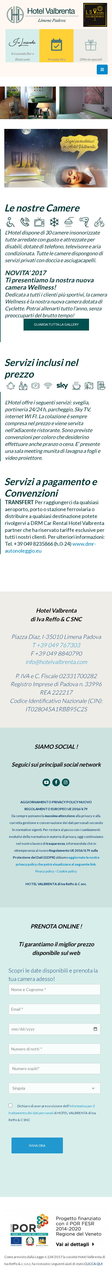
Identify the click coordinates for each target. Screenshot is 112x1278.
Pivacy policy (44, 871)
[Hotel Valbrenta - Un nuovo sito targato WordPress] (56, 14)
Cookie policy (67, 871)
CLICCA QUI (93, 1264)
